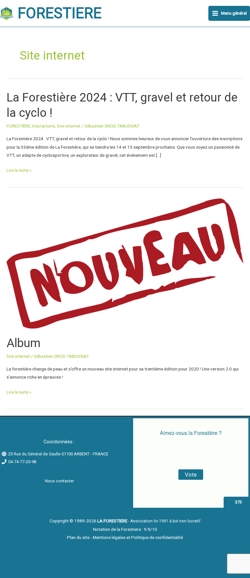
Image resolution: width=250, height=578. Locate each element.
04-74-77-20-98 (22, 461)
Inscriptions (43, 125)
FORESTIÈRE (18, 125)
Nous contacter (59, 480)
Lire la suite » (19, 170)
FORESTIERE (60, 13)
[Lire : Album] (125, 263)
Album (23, 343)
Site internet (68, 125)
